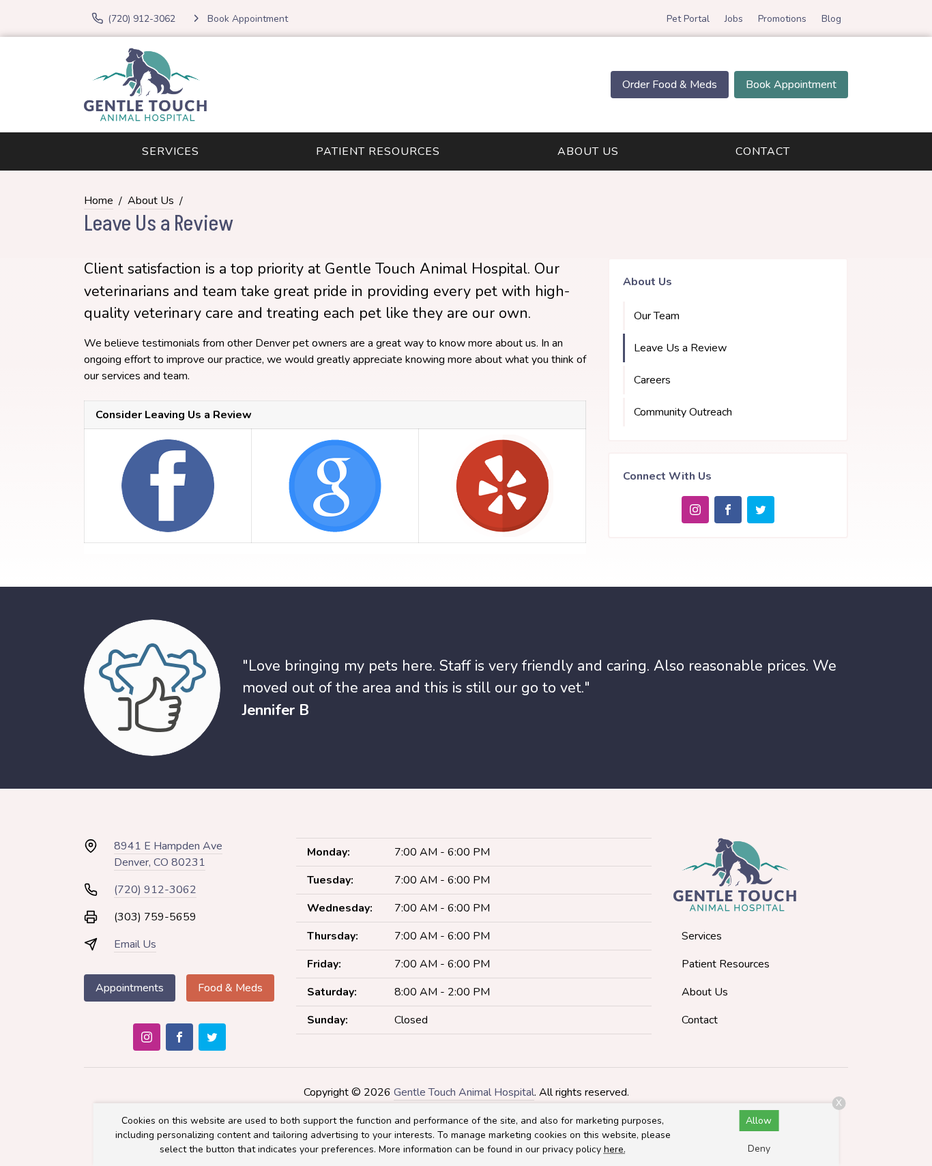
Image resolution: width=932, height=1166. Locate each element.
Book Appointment (791, 84)
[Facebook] (728, 509)
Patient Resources (378, 151)
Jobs (734, 18)
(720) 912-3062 (155, 889)
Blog (831, 18)
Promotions (782, 18)
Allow (759, 1120)
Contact (763, 151)
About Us (588, 151)
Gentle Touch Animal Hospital (464, 1092)
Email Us (135, 944)
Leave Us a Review (680, 347)
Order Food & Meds (669, 84)
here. (615, 1149)
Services (170, 151)
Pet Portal (688, 18)
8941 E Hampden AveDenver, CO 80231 (168, 854)
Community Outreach (683, 412)
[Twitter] (760, 509)
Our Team (657, 315)
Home (98, 200)
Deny (759, 1148)
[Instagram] (695, 509)
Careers (652, 380)
